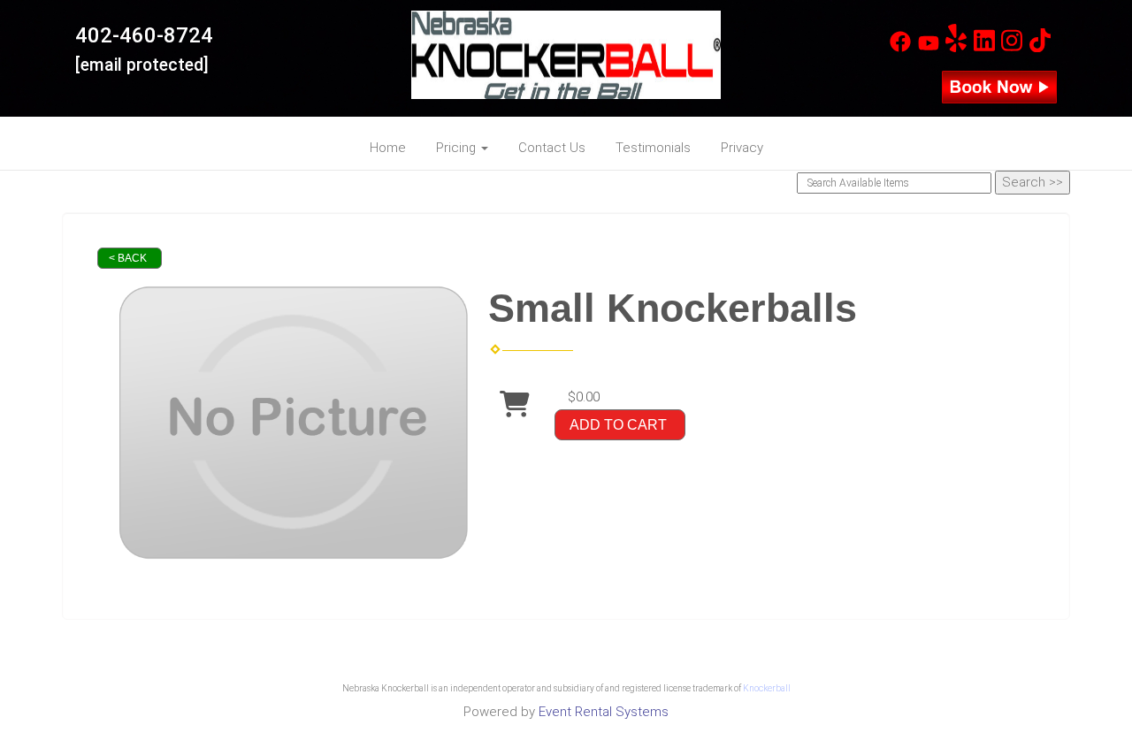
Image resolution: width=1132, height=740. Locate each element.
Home (388, 148)
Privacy (742, 148)
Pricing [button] (457, 148)
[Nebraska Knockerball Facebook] (900, 48)
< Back (128, 258)
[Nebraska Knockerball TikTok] (1040, 48)
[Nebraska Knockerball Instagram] (1011, 48)
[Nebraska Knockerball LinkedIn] (984, 48)
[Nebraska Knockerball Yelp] (956, 48)
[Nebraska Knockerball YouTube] (928, 48)
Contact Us (551, 148)
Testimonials (653, 148)
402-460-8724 (144, 35)
